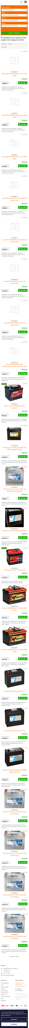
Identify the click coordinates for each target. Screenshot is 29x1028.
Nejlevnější (4, 44)
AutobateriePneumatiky (8, 975)
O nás (2, 985)
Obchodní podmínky (5, 996)
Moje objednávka (5, 983)
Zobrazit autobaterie (15, 33)
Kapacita (4, 18)
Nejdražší (10, 44)
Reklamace (3, 1000)
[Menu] (25, 1)
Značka (3, 23)
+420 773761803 (6, 973)
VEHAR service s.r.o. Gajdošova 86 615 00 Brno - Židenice (20, 984)
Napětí (3, 13)
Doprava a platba (5, 987)
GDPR (2, 998)
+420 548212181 (6, 971)
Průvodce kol (4, 994)
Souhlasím (14, 1024)
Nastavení (14, 1019)
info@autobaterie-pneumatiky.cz (10, 968)
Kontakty (3, 989)
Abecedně (4, 47)
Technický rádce (4, 993)
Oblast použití (6, 7)
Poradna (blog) (4, 991)
